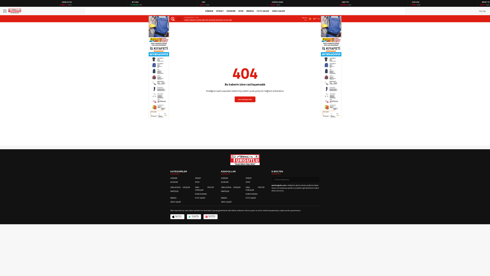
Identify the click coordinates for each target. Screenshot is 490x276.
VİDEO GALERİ (278, 11)
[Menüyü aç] (5, 11)
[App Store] (177, 216)
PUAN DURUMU (201, 194)
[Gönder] (317, 180)
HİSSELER (186, 187)
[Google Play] (194, 216)
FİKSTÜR (210, 187)
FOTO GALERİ (263, 11)
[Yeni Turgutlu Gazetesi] (14, 11)
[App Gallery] (211, 216)
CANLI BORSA (175, 187)
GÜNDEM (209, 11)
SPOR (240, 11)
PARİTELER (174, 191)
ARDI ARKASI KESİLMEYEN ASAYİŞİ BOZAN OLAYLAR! (208, 20)
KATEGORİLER (178, 171)
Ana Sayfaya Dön (245, 99)
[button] (177, 18)
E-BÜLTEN (277, 171)
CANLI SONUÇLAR (199, 188)
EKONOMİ (231, 11)
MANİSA (250, 11)
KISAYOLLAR (228, 171)
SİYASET (220, 11)
